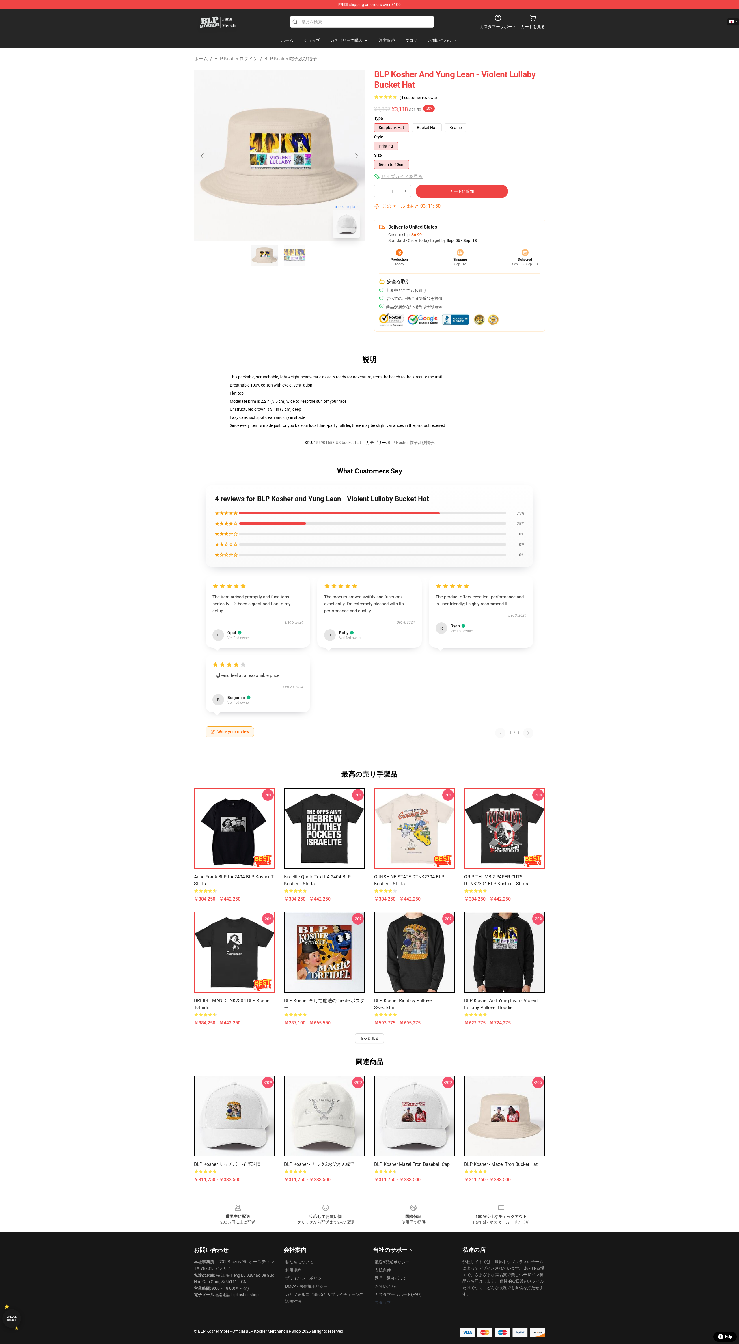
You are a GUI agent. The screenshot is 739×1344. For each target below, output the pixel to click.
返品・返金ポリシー (393, 1278)
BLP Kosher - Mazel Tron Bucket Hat (501, 1164)
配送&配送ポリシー (392, 1262)
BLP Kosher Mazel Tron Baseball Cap (412, 1164)
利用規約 (293, 1270)
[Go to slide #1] (264, 255)
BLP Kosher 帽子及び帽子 (290, 58)
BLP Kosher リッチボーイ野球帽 (227, 1164)
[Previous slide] (203, 156)
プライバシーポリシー (305, 1278)
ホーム (201, 58)
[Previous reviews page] (500, 733)
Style (378, 137)
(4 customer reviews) (418, 97)
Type (378, 118)
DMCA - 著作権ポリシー (306, 1286)
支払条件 (383, 1270)
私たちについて (299, 1262)
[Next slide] (356, 156)
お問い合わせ (387, 1286)
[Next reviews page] (528, 733)
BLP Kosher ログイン (236, 58)
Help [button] (728, 1337)
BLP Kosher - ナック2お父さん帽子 (319, 1164)
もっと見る (369, 1038)
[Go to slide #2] (294, 255)
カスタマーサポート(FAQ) (398, 1294)
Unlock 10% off (12, 1318)
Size (378, 155)
